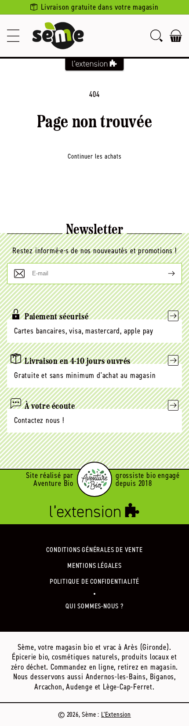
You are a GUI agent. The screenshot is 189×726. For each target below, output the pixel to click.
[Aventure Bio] (94, 479)
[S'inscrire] (164, 273)
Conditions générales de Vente (94, 549)
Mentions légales (94, 565)
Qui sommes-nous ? (94, 606)
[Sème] (58, 36)
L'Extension (116, 714)
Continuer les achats (95, 156)
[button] (13, 36)
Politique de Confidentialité (94, 581)
